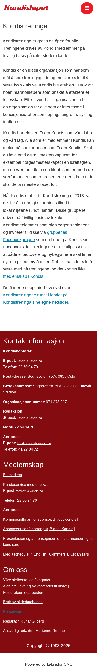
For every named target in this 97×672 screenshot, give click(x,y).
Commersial (59, 554)
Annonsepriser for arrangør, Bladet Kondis (38, 529)
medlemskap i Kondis (23, 276)
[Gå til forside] (26, 8)
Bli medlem (12, 475)
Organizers (79, 554)
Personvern (12, 612)
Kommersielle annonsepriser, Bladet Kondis (40, 519)
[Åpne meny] (86, 8)
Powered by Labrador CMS (48, 664)
